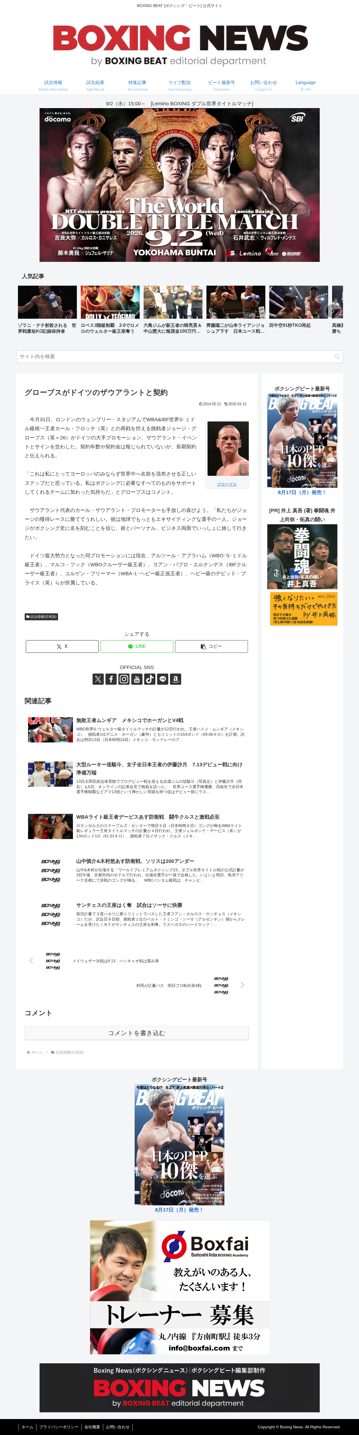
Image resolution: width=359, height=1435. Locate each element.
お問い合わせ (118, 1427)
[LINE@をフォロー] (162, 679)
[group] (47, 311)
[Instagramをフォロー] (124, 679)
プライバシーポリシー (59, 1427)
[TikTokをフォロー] (149, 679)
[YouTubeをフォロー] (136, 679)
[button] (333, 311)
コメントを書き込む (136, 1032)
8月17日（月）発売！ (302, 492)
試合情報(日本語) (43, 617)
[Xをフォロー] (98, 679)
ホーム (27, 1427)
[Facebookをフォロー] (111, 679)
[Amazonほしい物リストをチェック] (175, 679)
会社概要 (92, 1427)
